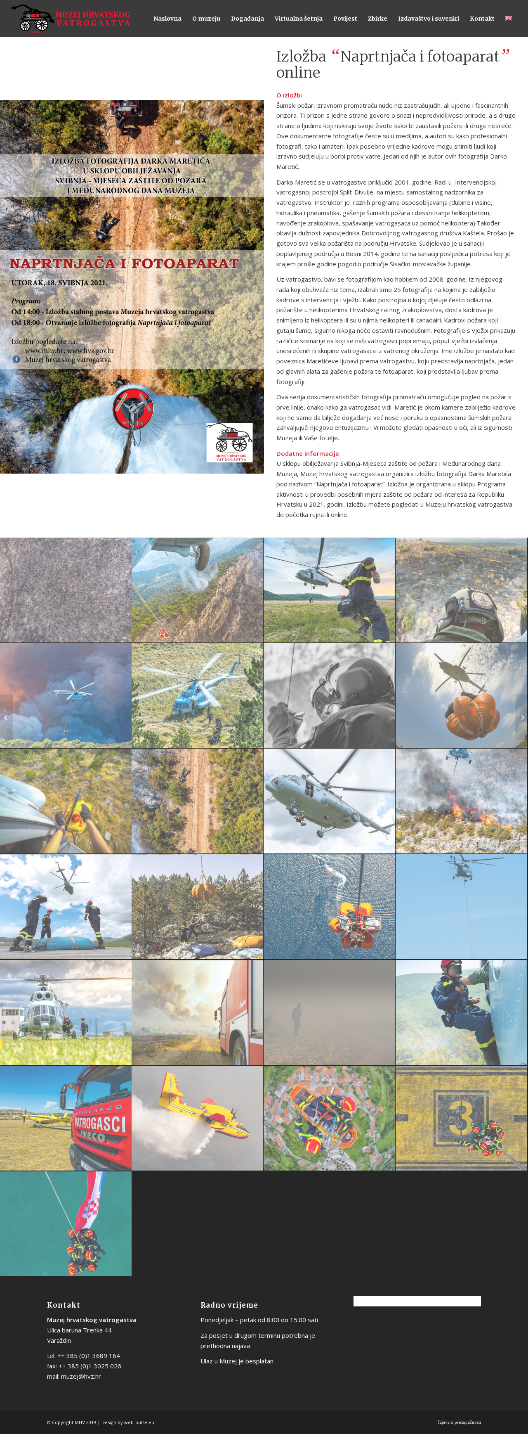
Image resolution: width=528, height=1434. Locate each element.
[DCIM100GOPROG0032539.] (66, 801)
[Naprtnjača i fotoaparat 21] (66, 1118)
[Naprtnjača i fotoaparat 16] (462, 907)
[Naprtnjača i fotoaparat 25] (66, 1224)
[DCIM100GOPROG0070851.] (330, 1118)
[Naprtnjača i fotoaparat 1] (66, 590)
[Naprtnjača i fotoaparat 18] (198, 1013)
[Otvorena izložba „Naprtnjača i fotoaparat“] (521, 717)
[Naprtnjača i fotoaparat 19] (330, 1013)
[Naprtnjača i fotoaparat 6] (198, 696)
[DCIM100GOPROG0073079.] (462, 696)
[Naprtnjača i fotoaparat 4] (462, 590)
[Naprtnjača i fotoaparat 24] (462, 1118)
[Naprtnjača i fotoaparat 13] (66, 907)
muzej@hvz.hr (81, 1376)
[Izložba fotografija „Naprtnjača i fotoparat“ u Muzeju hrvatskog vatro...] (6, 717)
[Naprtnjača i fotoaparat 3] (330, 590)
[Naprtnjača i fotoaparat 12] (462, 801)
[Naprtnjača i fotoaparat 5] (66, 696)
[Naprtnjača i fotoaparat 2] (198, 590)
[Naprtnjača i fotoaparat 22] (198, 1118)
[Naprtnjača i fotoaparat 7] (330, 696)
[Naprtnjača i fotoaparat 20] (462, 1013)
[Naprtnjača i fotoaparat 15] (330, 907)
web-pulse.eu (139, 1422)
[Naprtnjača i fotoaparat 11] (330, 801)
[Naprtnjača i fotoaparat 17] (66, 1013)
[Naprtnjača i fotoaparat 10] (198, 801)
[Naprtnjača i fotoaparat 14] (198, 907)
